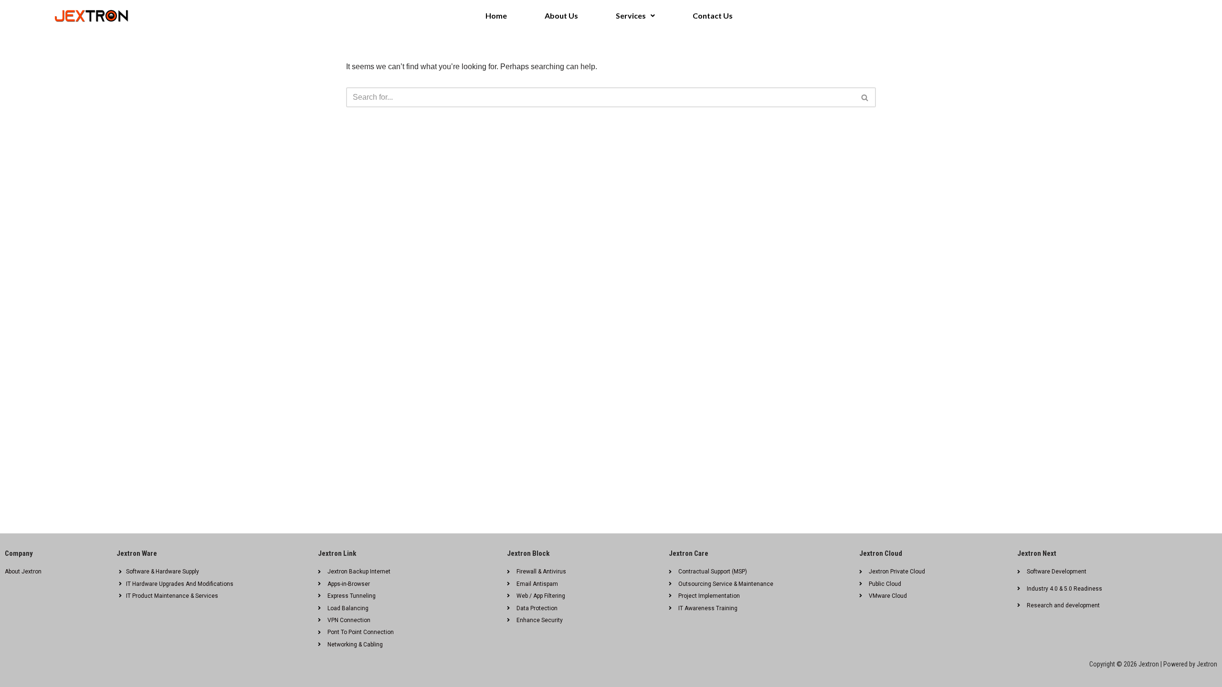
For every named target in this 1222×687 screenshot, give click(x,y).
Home (496, 15)
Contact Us (713, 15)
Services (631, 15)
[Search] (865, 97)
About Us (561, 15)
